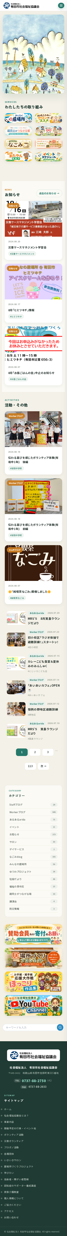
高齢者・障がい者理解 (16, 1179)
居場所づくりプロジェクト (19, 1166)
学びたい (9, 1172)
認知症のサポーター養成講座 (20, 1185)
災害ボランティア (14, 1141)
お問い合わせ (11, 1217)
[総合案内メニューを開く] (61, 5)
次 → (43, 766)
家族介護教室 (11, 1192)
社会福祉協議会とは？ (16, 1115)
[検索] (60, 1027)
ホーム (8, 1109)
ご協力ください (12, 1204)
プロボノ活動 (11, 1147)
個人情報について (14, 1198)
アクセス (9, 1211)
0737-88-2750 (34, 1080)
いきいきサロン (12, 1160)
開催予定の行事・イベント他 (20, 1128)
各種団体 (9, 1153)
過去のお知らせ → (49, 193)
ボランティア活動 (14, 1134)
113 (30, 766)
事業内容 (9, 1121)
